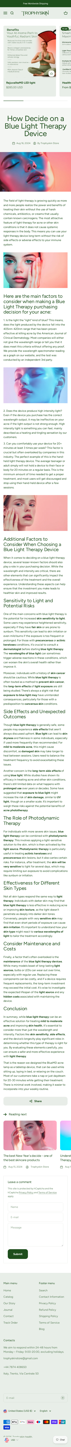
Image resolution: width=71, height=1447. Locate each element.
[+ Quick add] (51, 73)
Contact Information (51, 1296)
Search (43, 1290)
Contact (8, 1316)
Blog (41, 1329)
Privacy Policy (26, 1192)
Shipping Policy (48, 1316)
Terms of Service (47, 1192)
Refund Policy (47, 1309)
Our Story (9, 1303)
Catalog (8, 1296)
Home (7, 1290)
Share (38, 1101)
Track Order (10, 1322)
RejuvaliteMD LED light (20, 82)
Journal (7, 1309)
